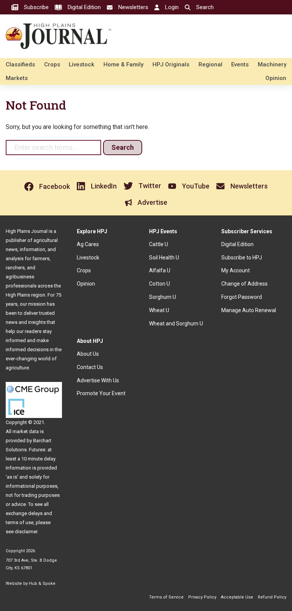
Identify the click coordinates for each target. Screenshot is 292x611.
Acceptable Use (237, 597)
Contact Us (90, 367)
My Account (235, 270)
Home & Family (123, 64)
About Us (88, 354)
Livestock (81, 64)
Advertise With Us (98, 380)
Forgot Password (241, 297)
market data (26, 431)
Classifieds (20, 64)
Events (240, 64)
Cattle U (158, 244)
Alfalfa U (159, 270)
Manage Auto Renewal (248, 310)
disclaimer (26, 531)
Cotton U (159, 284)
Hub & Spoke (42, 583)
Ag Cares (88, 244)
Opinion (275, 78)
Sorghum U (162, 297)
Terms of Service (166, 597)
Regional (210, 64)
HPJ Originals (170, 64)
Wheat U (159, 310)
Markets (17, 78)
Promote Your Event (101, 393)
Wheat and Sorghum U (176, 323)
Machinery (272, 64)
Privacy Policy (202, 597)
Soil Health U (164, 257)
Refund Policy (272, 597)
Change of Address (244, 284)
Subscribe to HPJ (241, 257)
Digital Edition (237, 244)
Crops (52, 64)
